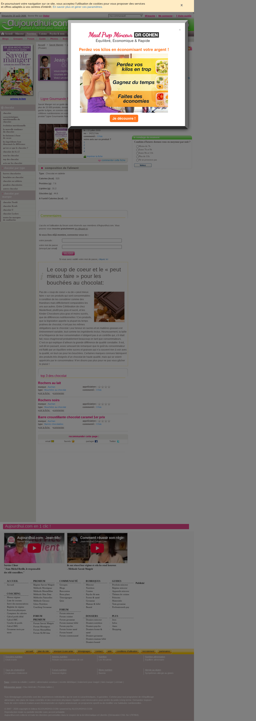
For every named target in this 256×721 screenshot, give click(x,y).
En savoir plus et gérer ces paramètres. (78, 6)
